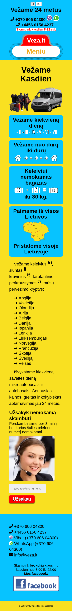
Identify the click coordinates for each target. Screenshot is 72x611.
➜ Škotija (22, 353)
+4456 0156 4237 (37, 25)
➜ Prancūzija (26, 348)
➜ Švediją (23, 358)
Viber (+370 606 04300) (35, 537)
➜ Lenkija (23, 333)
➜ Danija (22, 323)
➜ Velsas (22, 363)
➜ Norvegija (25, 343)
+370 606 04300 (30, 19)
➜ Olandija (24, 308)
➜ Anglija (22, 298)
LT (33, 4)
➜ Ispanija (23, 328)
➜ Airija (21, 313)
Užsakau (22, 499)
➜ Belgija (22, 318)
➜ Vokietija (24, 303)
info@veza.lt (25, 555)
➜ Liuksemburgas (30, 338)
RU (39, 4)
